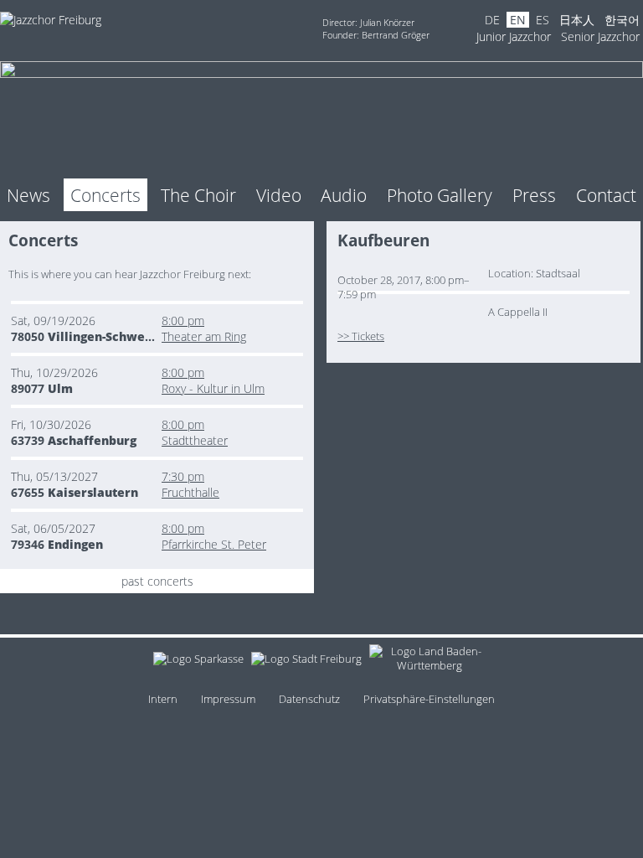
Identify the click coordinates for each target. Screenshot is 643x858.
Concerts (105, 195)
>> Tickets (360, 336)
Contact (606, 195)
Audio (344, 195)
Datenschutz (309, 699)
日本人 (576, 20)
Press (534, 195)
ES (542, 20)
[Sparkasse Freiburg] (198, 661)
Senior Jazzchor (600, 36)
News (28, 195)
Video (278, 195)
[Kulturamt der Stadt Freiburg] (306, 661)
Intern (162, 699)
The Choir (198, 195)
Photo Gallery (439, 195)
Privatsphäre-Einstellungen (429, 699)
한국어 (622, 20)
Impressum (228, 699)
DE (492, 20)
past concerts (157, 581)
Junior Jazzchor (513, 36)
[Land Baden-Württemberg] (430, 661)
